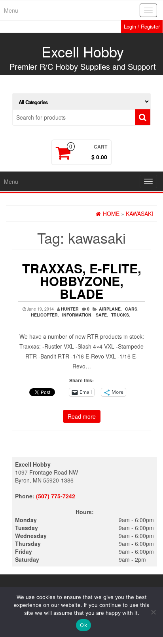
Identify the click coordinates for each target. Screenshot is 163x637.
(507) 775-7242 (55, 496)
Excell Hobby (83, 51)
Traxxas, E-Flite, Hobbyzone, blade (81, 281)
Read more (82, 416)
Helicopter (44, 315)
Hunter (70, 309)
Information (76, 315)
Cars (131, 309)
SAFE (101, 315)
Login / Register (142, 26)
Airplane (110, 309)
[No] (153, 612)
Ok (83, 625)
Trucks (120, 315)
